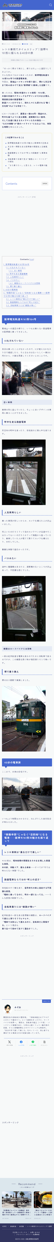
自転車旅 (13, 1226)
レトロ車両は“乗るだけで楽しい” (23, 299)
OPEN (45, 183)
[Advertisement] (27, 228)
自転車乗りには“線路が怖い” (21, 305)
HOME (4, 1226)
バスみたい (13, 280)
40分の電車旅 (10, 289)
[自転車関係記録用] (12, 5)
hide (31, 259)
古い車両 (15, 270)
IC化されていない (16, 267)
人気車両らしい (15, 277)
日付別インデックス (20, 1232)
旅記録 (26, 44)
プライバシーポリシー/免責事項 (28, 1234)
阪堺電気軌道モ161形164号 (16, 264)
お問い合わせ (35, 1232)
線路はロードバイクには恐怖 (24, 283)
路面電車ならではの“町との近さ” (23, 302)
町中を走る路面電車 (17, 273)
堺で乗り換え (14, 286)
